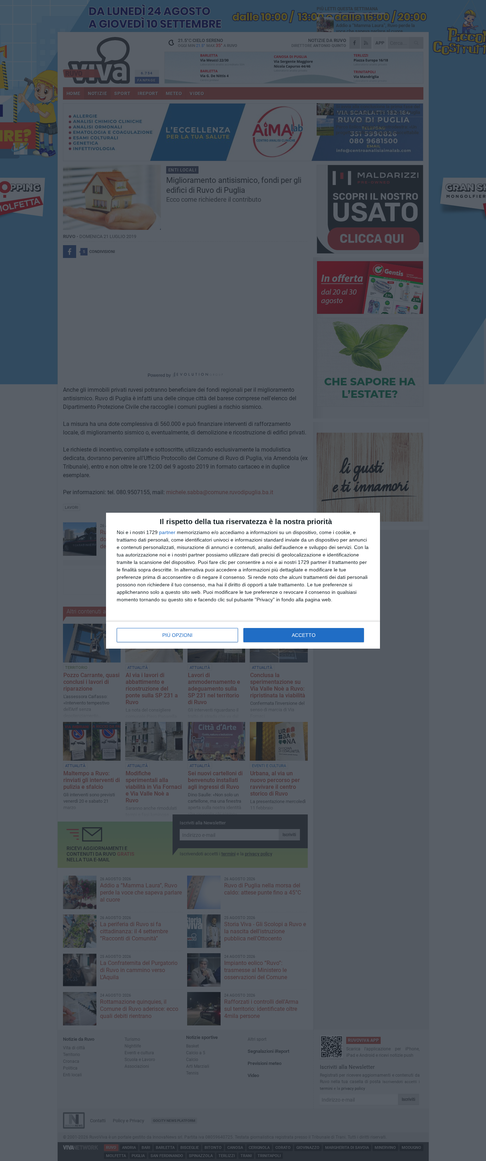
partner (167, 532)
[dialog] (243, 581)
